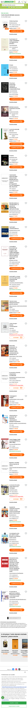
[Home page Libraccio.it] (10, 2)
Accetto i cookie (14, 703)
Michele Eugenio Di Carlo (14, 210)
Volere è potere (13, 21)
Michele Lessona (13, 23)
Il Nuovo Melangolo (16, 380)
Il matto (11, 155)
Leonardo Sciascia (15, 653)
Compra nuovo (15, 57)
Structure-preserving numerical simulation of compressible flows (14, 86)
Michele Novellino (19, 282)
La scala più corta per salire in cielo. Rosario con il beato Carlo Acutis (14, 536)
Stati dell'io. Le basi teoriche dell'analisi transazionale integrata (14, 279)
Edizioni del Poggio (16, 212)
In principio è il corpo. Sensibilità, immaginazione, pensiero (14, 41)
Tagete (13, 446)
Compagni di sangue (12, 396)
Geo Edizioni (14, 470)
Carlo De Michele (13, 45)
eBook (13, 7)
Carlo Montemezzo (22, 423)
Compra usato (15, 31)
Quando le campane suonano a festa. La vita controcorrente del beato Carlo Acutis (14, 510)
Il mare (11, 65)
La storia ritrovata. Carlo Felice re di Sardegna (14, 486)
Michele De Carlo (13, 157)
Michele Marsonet (13, 377)
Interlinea (13, 330)
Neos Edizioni (14, 491)
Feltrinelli (14, 358)
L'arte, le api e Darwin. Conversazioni (13, 325)
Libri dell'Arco (15, 68)
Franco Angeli (15, 601)
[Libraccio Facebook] (13, 670)
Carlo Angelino (12, 378)
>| (19, 618)
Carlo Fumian (20, 306)
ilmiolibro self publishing (14, 160)
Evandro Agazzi (21, 377)
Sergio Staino (12, 356)
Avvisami (16, 337)
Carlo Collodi (19, 356)
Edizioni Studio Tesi (16, 24)
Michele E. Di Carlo (13, 260)
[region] (14, 689)
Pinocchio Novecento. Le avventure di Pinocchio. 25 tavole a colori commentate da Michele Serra (13, 350)
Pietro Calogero (12, 306)
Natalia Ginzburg (5, 652)
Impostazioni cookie (14, 706)
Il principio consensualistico (14, 227)
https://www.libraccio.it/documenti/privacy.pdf (14, 687)
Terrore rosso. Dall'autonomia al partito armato (14, 302)
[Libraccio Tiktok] (19, 670)
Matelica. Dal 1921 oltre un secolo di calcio (14, 464)
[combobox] (13, 5)
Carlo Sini (11, 328)
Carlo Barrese (12, 599)
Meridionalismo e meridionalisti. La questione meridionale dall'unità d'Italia (14, 206)
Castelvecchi (15, 575)
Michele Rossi (20, 467)
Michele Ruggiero (13, 489)
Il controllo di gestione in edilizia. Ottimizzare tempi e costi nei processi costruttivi (14, 594)
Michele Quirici (17, 444)
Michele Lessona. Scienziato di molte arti (14, 108)
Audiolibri (20, 7)
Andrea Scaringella (13, 111)
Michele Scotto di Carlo (14, 230)
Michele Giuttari (12, 399)
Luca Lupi (11, 444)
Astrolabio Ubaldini (16, 284)
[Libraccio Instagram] (16, 670)
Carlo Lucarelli (20, 399)
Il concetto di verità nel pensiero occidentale (14, 374)
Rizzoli (13, 401)
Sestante (14, 188)
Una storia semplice (15, 651)
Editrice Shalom (15, 516)
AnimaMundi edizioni (15, 48)
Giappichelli (14, 232)
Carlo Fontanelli (13, 467)
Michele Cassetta (13, 423)
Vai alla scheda (13, 34)
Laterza (13, 309)
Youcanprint (14, 92)
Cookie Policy (5, 700)
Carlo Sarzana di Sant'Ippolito (16, 573)
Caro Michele (5, 650)
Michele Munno (12, 515)
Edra (13, 425)
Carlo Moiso (12, 282)
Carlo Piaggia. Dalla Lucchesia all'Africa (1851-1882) (14, 441)
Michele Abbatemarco (21, 599)
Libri (9, 7)
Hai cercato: (5, 13)
